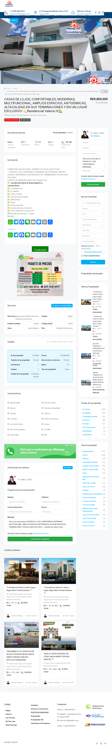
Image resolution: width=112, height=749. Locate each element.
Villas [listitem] (85, 473)
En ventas (28, 625)
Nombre (11, 497)
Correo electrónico (15, 507)
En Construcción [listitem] (89, 427)
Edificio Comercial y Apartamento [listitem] (90, 509)
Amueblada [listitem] (87, 431)
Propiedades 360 (37, 720)
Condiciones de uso (41, 533)
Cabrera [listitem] (9, 714)
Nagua (34, 561)
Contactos (82, 15)
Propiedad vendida (11, 120)
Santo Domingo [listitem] (11, 725)
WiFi (45, 435)
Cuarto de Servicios (51, 419)
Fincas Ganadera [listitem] (89, 498)
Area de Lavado (50, 403)
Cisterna (47, 413)
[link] (21, 571)
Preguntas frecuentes (94, 15)
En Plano (28, 561)
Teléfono (44, 497)
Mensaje (11, 517)
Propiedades (16, 15)
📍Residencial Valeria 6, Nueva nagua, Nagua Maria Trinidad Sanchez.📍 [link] (98, 296)
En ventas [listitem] (86, 409)
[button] (102, 91)
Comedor (13, 419)
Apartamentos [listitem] (88, 451)
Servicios (37, 15)
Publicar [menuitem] (14, 20)
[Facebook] (97, 744)
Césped (13, 413)
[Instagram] (101, 744)
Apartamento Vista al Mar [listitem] (91, 478)
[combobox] (57, 511)
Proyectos (27, 15)
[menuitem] (6, 20)
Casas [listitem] (85, 455)
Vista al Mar (14, 435)
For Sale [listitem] (86, 424)
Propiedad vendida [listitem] (90, 417)
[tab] (99, 24)
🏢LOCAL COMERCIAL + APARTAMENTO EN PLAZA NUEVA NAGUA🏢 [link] (99, 348)
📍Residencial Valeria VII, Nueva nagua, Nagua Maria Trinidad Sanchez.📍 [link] (58, 590)
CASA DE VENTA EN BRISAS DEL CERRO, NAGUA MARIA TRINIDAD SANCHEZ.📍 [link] (56, 656)
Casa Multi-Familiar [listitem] (90, 462)
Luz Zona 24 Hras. (16, 424)
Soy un (44, 507)
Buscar (93, 262)
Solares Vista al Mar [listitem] (90, 469)
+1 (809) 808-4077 (17, 11)
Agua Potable (15, 403)
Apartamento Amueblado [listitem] (92, 494)
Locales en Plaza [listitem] (89, 501)
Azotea (12, 408)
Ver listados (67, 467)
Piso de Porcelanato (17, 430)
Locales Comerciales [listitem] (91, 466)
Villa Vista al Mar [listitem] (89, 483)
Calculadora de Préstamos (69, 15)
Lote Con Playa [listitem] (88, 522)
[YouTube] (105, 744)
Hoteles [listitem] (86, 490)
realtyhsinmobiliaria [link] (17, 616)
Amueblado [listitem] (87, 435)
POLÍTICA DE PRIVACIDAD (40, 712)
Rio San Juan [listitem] (10, 721)
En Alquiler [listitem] (87, 413)
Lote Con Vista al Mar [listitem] (91, 515)
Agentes (56, 15)
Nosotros (47, 15)
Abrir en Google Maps (63, 306)
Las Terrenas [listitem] (10, 718)
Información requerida (40, 539)
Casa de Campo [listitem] (89, 505)
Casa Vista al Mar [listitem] (89, 518)
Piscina (46, 424)
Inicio (7, 15)
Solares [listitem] (86, 459)
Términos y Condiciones (39, 709)
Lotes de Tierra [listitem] (88, 487)
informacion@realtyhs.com (69, 720)
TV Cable (47, 430)
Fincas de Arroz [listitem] (89, 526)
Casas (15, 88)
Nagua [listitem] (8, 710)
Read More (12, 229)
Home (8, 88)
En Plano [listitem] (86, 420)
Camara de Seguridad (52, 408)
